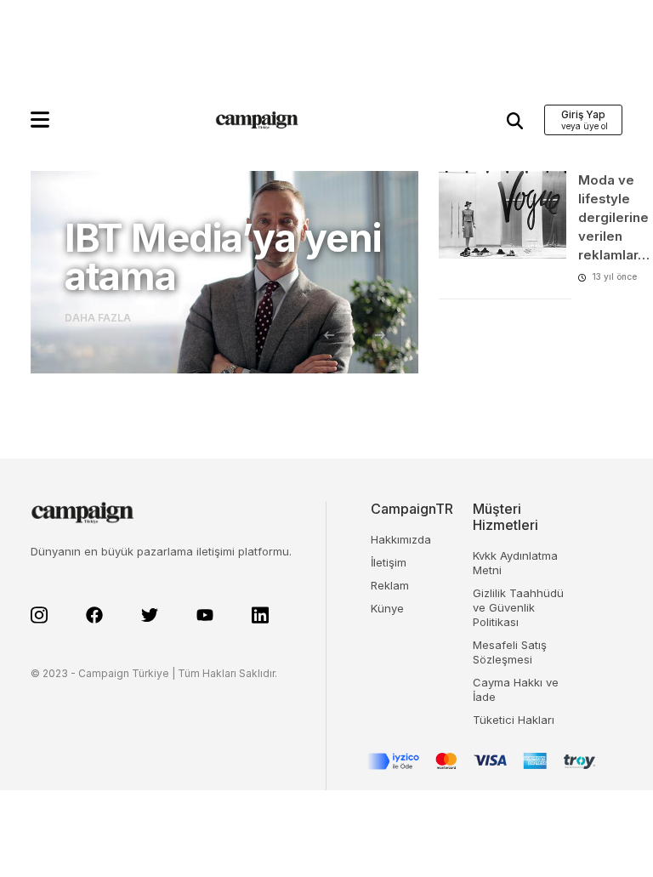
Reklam (390, 585)
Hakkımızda (401, 539)
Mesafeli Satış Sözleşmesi (510, 652)
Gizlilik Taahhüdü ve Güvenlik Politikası (518, 607)
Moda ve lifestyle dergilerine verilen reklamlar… (614, 217)
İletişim (388, 562)
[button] (40, 119)
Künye (387, 608)
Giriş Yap (583, 114)
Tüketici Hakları (513, 719)
